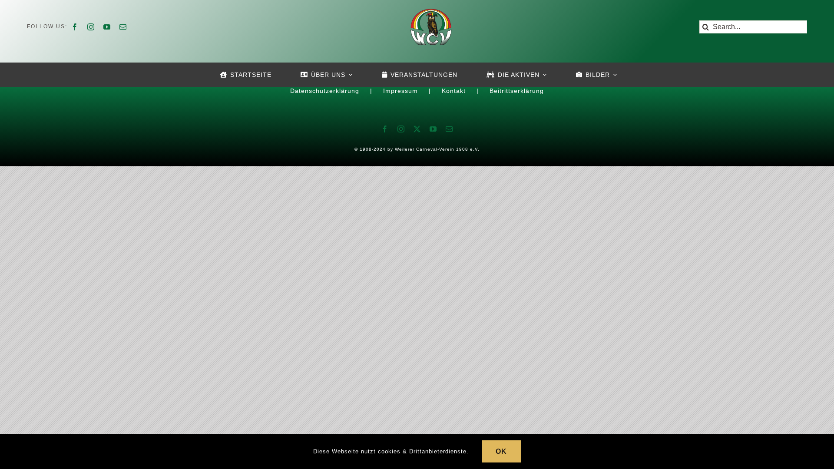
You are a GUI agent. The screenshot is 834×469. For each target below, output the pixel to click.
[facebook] (75, 26)
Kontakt (454, 90)
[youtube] (107, 26)
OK (501, 451)
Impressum (400, 90)
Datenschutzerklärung (324, 90)
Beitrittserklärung (517, 90)
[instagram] (91, 26)
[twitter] (417, 129)
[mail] (123, 26)
